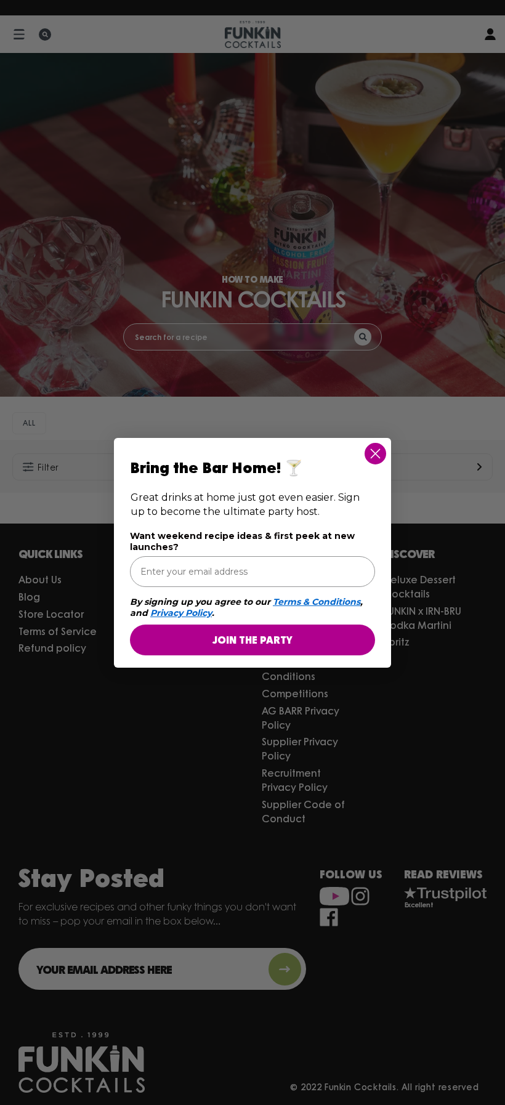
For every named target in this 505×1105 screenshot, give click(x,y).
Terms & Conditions (316, 601)
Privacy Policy (181, 612)
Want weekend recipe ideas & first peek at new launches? (242, 541)
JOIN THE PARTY (252, 640)
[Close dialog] (375, 453)
